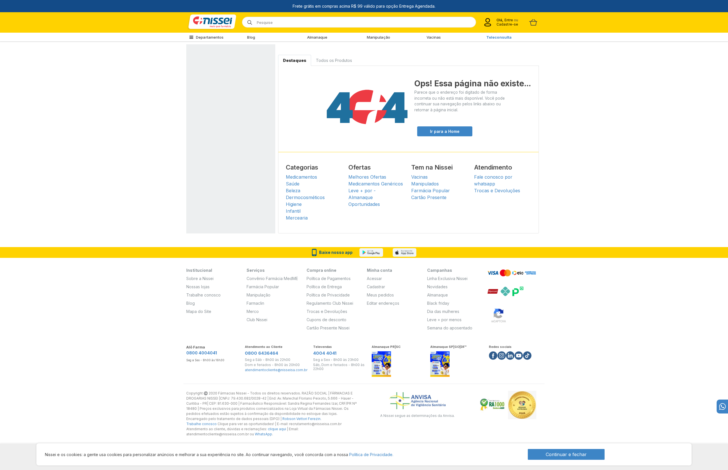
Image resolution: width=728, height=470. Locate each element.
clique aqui (277, 429)
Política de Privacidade (328, 295)
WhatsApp (263, 434)
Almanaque (317, 37)
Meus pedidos (380, 295)
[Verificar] (498, 314)
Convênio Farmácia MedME (272, 278)
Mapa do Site (198, 311)
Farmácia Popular (430, 190)
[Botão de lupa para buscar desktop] (248, 20)
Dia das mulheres (443, 311)
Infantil (293, 211)
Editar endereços (383, 303)
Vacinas (434, 37)
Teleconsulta (499, 37)
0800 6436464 (261, 353)
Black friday (438, 303)
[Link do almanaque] (381, 362)
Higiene (294, 204)
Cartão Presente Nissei (328, 327)
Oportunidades (364, 204)
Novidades (437, 286)
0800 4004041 (201, 352)
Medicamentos (301, 177)
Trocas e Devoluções (497, 190)
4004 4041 (324, 353)
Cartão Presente (428, 197)
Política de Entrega (324, 286)
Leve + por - (362, 190)
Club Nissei (257, 319)
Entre (508, 20)
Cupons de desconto (326, 319)
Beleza (293, 190)
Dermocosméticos (305, 197)
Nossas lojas (198, 286)
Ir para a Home (445, 131)
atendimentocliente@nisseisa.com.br (276, 370)
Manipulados (425, 184)
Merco (253, 311)
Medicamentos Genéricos (375, 184)
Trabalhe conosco (203, 295)
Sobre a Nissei (200, 278)
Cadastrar (376, 286)
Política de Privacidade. (371, 454)
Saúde (292, 184)
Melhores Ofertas (367, 177)
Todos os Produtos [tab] (334, 60)
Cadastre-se (507, 24)
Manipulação (378, 37)
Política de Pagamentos (329, 278)
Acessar (374, 278)
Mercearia (297, 218)
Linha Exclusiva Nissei (447, 278)
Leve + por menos (444, 319)
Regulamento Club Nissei (330, 303)
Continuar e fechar (566, 454)
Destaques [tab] (294, 60)
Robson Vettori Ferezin (301, 419)
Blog (251, 37)
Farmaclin (255, 303)
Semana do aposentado (449, 327)
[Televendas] (722, 406)
